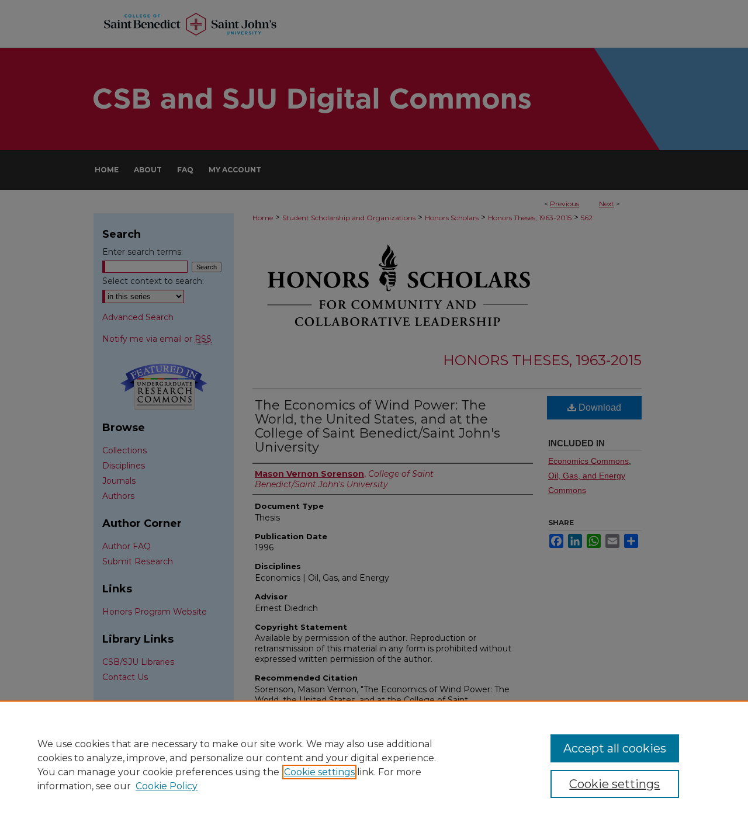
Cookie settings (319, 772)
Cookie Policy (167, 786)
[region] (374, 764)
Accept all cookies (614, 748)
